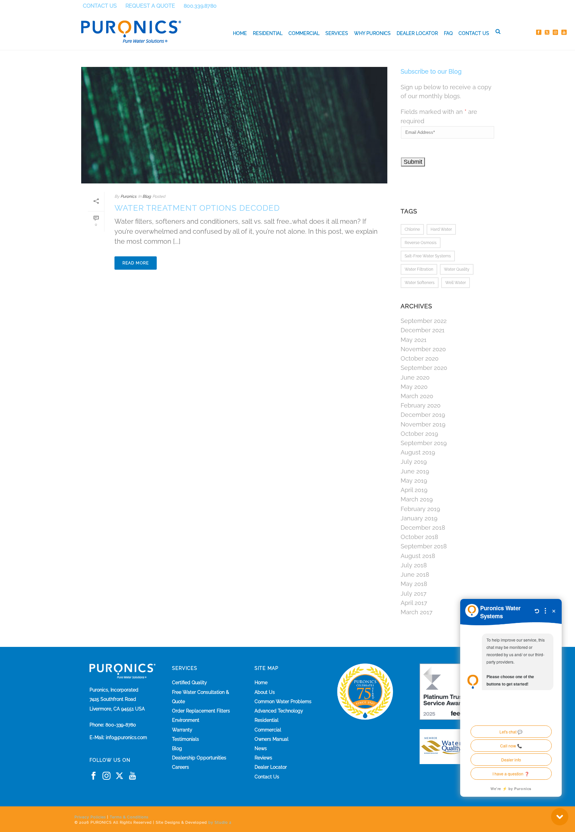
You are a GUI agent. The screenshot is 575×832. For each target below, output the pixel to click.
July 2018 (414, 565)
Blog (146, 196)
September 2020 (424, 368)
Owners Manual (271, 739)
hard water (441, 229)
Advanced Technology (279, 710)
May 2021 (414, 340)
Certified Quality (189, 682)
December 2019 (423, 415)
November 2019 (423, 424)
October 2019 (419, 434)
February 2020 (421, 406)
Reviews (263, 757)
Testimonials (185, 739)
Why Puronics (372, 33)
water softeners (420, 282)
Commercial (303, 33)
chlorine (412, 229)
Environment (185, 720)
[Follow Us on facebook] (93, 776)
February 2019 (420, 509)
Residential (268, 33)
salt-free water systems (428, 256)
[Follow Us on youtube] (132, 776)
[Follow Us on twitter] (119, 776)
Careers (180, 767)
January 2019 (419, 518)
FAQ (448, 33)
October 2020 (420, 359)
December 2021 (423, 330)
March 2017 (417, 612)
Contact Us (474, 33)
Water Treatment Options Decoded (197, 208)
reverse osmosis (421, 242)
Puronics (128, 196)
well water (455, 282)
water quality (457, 269)
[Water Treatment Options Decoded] (234, 125)
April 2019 (414, 490)
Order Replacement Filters (201, 710)
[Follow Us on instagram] (106, 776)
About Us (265, 692)
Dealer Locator (417, 33)
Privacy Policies (90, 817)
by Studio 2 (220, 822)
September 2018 (424, 546)
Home (240, 33)
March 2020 (417, 396)
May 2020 (414, 387)
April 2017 (414, 603)
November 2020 (423, 349)
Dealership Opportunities (199, 757)
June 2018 (415, 575)
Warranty (182, 729)
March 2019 (417, 499)
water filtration (419, 269)
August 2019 (418, 452)
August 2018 (418, 556)
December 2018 (423, 528)
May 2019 (414, 481)
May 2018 (414, 584)
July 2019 (414, 462)
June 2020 (415, 378)
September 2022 (424, 321)
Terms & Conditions (129, 817)
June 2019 (415, 471)
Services (336, 33)
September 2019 (424, 443)
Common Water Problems (283, 701)
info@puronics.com (126, 737)
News (261, 748)
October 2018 (419, 537)
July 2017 (414, 594)
